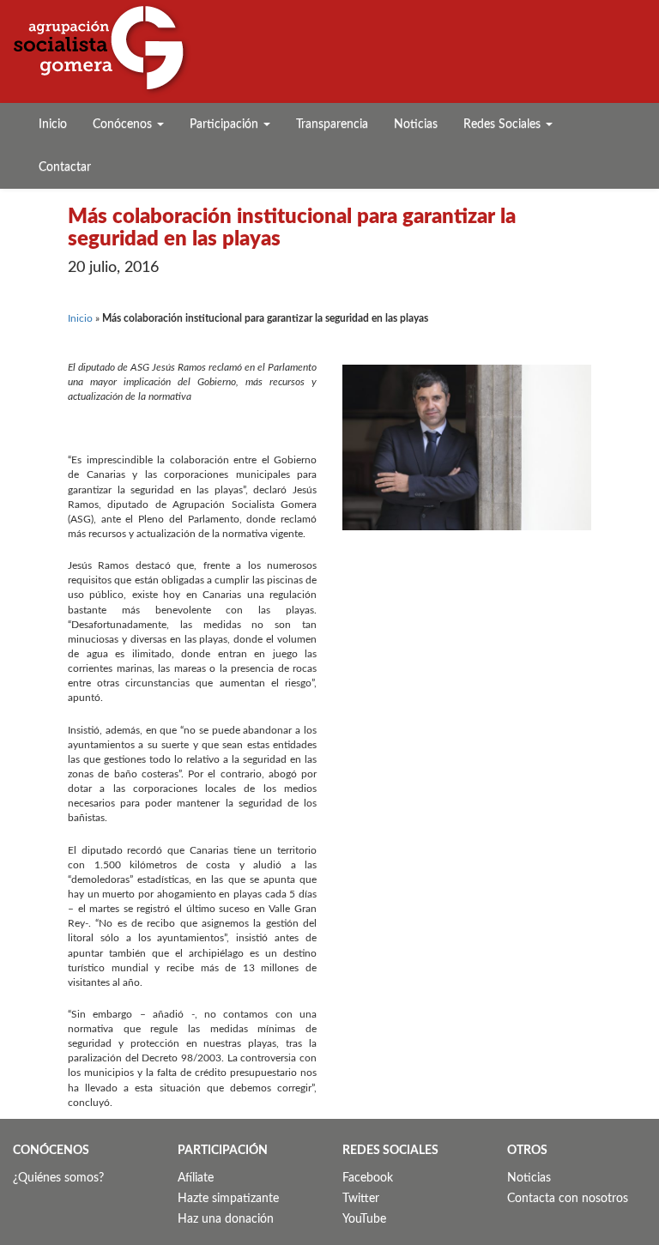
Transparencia (332, 124)
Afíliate (196, 1178)
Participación (226, 124)
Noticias (416, 124)
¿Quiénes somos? (58, 1178)
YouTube (364, 1219)
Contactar (65, 167)
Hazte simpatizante (228, 1199)
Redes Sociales (503, 124)
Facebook (367, 1178)
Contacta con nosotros (567, 1199)
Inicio (53, 124)
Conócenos (124, 124)
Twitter (360, 1199)
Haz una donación (226, 1219)
